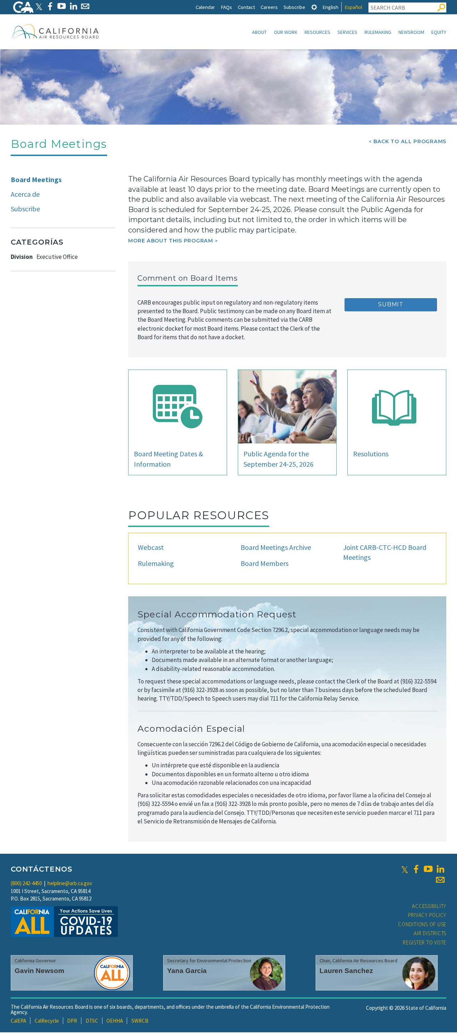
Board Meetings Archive (276, 547)
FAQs (226, 7)
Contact (246, 7)
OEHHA (114, 1020)
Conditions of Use (422, 924)
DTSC (92, 1020)
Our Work (285, 32)
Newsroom (411, 32)
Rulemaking (378, 32)
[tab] (314, 6)
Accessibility (429, 906)
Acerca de (25, 194)
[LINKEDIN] (73, 6)
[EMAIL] (85, 6)
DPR (72, 1020)
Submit (390, 304)
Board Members (264, 563)
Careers (269, 7)
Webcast (151, 547)
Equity (438, 32)
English (330, 7)
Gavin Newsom (39, 970)
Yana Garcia (187, 970)
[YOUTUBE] (61, 6)
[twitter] (404, 869)
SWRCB (140, 1020)
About (259, 32)
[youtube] (428, 869)
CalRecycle (47, 1020)
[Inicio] (55, 31)
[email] (440, 879)
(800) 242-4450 (26, 883)
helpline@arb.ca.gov (69, 883)
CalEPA (18, 1020)
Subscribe (294, 7)
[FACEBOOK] (49, 6)
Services (347, 32)
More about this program (170, 240)
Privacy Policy (427, 915)
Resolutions (370, 453)
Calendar (205, 7)
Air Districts (430, 933)
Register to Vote (424, 942)
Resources (317, 32)
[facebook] (416, 869)
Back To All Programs (409, 141)
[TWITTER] (38, 6)
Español (353, 7)
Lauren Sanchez (346, 970)
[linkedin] (440, 869)
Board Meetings (36, 179)
